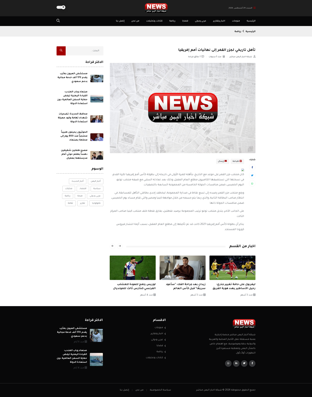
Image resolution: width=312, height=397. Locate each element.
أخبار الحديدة (78, 181)
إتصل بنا (120, 21)
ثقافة (70, 203)
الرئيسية (251, 21)
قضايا (185, 21)
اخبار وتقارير (219, 21)
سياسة (97, 188)
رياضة (172, 21)
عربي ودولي (200, 21)
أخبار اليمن (96, 181)
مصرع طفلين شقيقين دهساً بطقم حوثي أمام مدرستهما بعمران (74, 154)
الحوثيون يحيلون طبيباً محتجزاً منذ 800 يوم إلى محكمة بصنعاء (73, 136)
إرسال (221, 161)
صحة (80, 196)
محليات (68, 188)
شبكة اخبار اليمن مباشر (241, 57)
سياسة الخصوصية (160, 390)
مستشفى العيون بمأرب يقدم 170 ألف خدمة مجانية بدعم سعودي (72, 78)
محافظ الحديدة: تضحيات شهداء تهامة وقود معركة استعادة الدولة (72, 118)
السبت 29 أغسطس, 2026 (240, 8)
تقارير (82, 203)
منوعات (236, 21)
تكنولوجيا (96, 203)
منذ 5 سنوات (215, 57)
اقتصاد (82, 188)
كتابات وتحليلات (154, 21)
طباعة (236, 161)
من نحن (135, 21)
